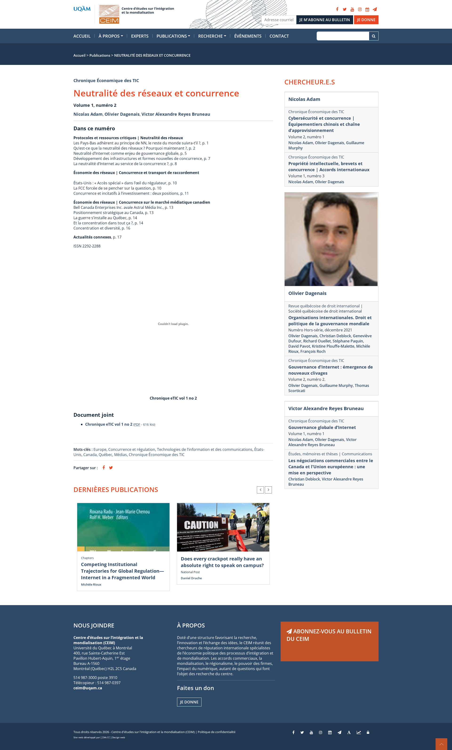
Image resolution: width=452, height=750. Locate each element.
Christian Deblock (335, 335)
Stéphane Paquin (348, 341)
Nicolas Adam (88, 114)
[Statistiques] (359, 732)
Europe (99, 449)
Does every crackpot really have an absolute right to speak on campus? (222, 562)
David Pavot (299, 346)
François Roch (313, 351)
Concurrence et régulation (131, 449)
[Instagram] (359, 9)
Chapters (87, 558)
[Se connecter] (368, 732)
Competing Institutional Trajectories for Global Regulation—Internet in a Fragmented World (122, 571)
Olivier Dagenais (122, 114)
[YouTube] (352, 9)
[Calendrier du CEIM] (367, 9)
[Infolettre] (374, 9)
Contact (279, 36)
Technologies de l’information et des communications (204, 449)
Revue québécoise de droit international (324, 306)
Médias (120, 454)
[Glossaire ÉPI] (349, 732)
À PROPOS (191, 625)
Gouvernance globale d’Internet (322, 427)
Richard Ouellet (317, 341)
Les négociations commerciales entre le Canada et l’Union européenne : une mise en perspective (330, 467)
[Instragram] (320, 732)
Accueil (82, 36)
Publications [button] (172, 36)
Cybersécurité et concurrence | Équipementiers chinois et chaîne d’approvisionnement (324, 124)
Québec (105, 454)
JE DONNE (366, 19)
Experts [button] (140, 36)
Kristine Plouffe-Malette (333, 346)
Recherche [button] (210, 36)
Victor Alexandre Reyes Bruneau (175, 114)
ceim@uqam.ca (87, 687)
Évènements (248, 36)
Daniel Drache (191, 578)
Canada (90, 454)
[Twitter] (344, 9)
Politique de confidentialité (216, 732)
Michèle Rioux (91, 584)
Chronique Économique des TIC (106, 80)
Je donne (189, 702)
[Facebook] (337, 9)
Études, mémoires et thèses (313, 453)
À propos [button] (109, 36)
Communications (357, 453)
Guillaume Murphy (336, 385)
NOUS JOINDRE (93, 625)
